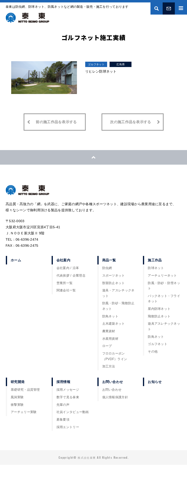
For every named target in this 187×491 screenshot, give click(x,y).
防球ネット (156, 268)
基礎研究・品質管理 (25, 389)
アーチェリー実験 (24, 412)
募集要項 (62, 419)
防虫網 (107, 268)
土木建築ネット (113, 323)
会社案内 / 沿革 (67, 268)
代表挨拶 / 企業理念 (70, 275)
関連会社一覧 (66, 290)
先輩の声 (62, 404)
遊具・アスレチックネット (118, 293)
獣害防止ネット (113, 283)
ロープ (107, 346)
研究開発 (18, 382)
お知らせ (155, 382)
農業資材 (108, 331)
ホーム (16, 260)
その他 (153, 351)
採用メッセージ (67, 389)
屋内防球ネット (159, 309)
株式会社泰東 (27, 18)
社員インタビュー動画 (72, 412)
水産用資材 (110, 338)
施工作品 (155, 260)
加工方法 (108, 366)
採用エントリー (67, 427)
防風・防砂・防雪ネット (164, 285)
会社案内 (63, 260)
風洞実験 (17, 397)
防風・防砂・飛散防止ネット (118, 306)
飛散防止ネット (159, 316)
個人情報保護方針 (115, 397)
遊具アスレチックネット (164, 326)
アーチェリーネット (162, 275)
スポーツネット (113, 275)
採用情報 (63, 382)
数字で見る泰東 (67, 397)
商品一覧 (109, 260)
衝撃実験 (17, 404)
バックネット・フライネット (164, 298)
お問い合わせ (169, 8)
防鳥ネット (110, 316)
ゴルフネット (96, 64)
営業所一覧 (64, 283)
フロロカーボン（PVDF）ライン (114, 356)
